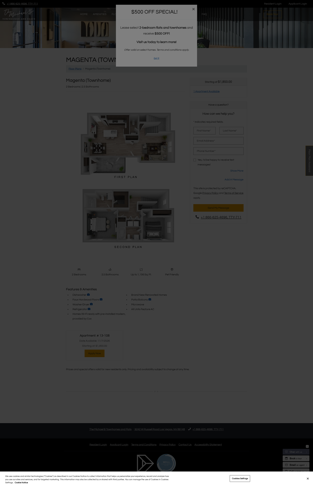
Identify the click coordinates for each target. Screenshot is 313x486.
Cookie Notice (21, 482)
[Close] (307, 478)
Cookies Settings (240, 478)
